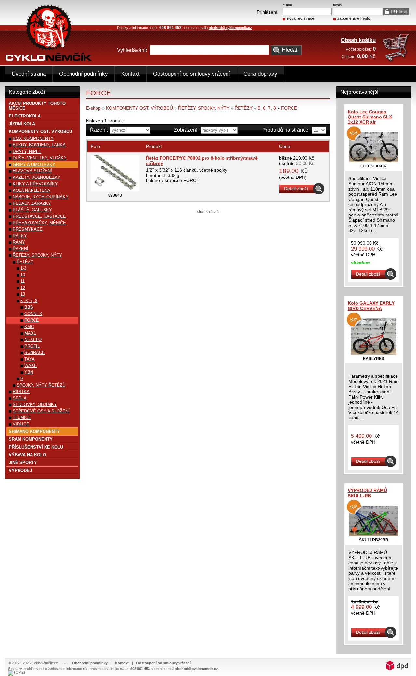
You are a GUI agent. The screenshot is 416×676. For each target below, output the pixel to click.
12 (22, 287)
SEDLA (20, 398)
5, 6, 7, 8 (267, 108)
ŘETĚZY (244, 108)
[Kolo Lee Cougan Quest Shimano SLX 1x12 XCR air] (373, 160)
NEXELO (33, 339)
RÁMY (19, 242)
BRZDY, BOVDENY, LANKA (39, 144)
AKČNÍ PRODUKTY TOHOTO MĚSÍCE (37, 106)
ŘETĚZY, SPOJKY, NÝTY (203, 108)
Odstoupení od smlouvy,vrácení (191, 74)
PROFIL (32, 346)
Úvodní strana (29, 74)
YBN (28, 372)
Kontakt (130, 74)
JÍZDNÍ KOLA (22, 123)
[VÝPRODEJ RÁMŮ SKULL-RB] (373, 534)
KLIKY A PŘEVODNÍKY (35, 183)
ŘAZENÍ (20, 248)
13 (22, 294)
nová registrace (300, 18)
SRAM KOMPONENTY (31, 439)
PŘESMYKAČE (28, 229)
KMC (29, 326)
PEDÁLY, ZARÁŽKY (32, 203)
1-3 (23, 268)
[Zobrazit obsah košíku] (396, 61)
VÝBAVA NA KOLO (27, 454)
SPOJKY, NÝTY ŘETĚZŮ (41, 385)
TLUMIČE (22, 417)
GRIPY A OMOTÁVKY (34, 164)
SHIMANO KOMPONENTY (34, 431)
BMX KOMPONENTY (33, 138)
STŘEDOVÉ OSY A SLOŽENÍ (41, 411)
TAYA (29, 359)
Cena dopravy (260, 74)
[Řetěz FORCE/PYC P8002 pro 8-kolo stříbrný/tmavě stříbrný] (115, 189)
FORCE (289, 108)
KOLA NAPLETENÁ (31, 190)
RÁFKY (20, 235)
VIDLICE (21, 424)
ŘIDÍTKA (21, 391)
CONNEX (33, 313)
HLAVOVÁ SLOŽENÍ (32, 170)
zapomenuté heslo (353, 18)
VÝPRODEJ (20, 470)
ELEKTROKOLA (25, 116)
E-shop (93, 108)
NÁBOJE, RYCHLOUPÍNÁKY (41, 196)
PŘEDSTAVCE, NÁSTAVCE (39, 216)
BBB (28, 307)
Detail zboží (296, 188)
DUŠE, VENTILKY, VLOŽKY (40, 157)
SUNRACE (34, 352)
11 (22, 281)
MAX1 (30, 333)
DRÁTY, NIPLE (27, 151)
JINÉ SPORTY (23, 462)
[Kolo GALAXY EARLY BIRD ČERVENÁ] (373, 353)
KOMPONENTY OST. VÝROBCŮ (139, 108)
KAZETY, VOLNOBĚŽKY (36, 177)
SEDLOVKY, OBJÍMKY (35, 404)
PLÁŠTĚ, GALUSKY (32, 209)
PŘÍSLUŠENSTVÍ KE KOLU (36, 447)
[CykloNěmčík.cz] (49, 59)
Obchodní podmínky (83, 74)
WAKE (30, 365)
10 (22, 274)
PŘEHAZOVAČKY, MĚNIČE (39, 222)
